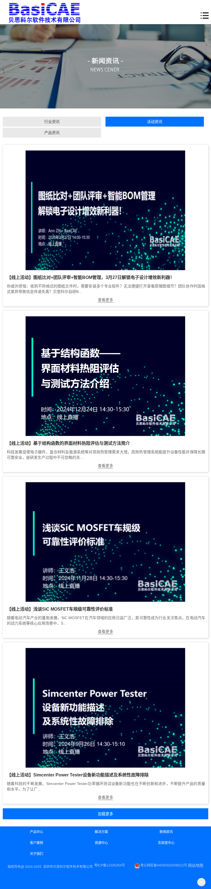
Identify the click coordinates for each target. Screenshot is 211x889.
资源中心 (101, 843)
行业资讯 (52, 121)
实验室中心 (166, 843)
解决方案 (101, 832)
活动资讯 (154, 121)
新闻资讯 (166, 832)
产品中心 (36, 832)
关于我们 (36, 854)
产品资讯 (52, 132)
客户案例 (36, 843)
